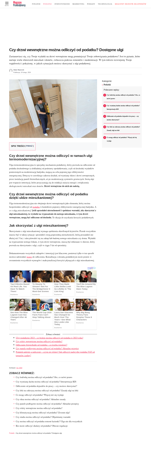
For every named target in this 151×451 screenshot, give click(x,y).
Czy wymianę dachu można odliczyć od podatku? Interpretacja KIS (46, 381)
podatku (36, 206)
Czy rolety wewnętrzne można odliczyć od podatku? (39, 341)
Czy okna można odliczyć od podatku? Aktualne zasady (41, 399)
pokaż (29, 146)
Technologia (105, 4)
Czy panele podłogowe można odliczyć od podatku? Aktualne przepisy (47, 348)
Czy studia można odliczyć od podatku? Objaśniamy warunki (43, 416)
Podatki (47, 4)
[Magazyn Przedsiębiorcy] (19, 4)
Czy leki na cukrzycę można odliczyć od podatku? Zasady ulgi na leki (47, 390)
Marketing (78, 4)
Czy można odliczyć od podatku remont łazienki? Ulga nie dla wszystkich (49, 421)
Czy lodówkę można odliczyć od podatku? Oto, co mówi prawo (44, 377)
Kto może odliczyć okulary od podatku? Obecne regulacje (42, 425)
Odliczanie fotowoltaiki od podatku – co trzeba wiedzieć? (41, 344)
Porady (91, 4)
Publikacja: (22, 72)
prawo (29, 256)
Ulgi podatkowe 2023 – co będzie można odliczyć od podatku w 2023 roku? (49, 337)
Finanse (36, 4)
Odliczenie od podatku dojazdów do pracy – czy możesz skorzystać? (46, 386)
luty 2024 (19, 368)
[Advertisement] (75, 29)
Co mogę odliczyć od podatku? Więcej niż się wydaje (40, 394)
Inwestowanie (62, 4)
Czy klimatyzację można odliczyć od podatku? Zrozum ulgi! (43, 412)
